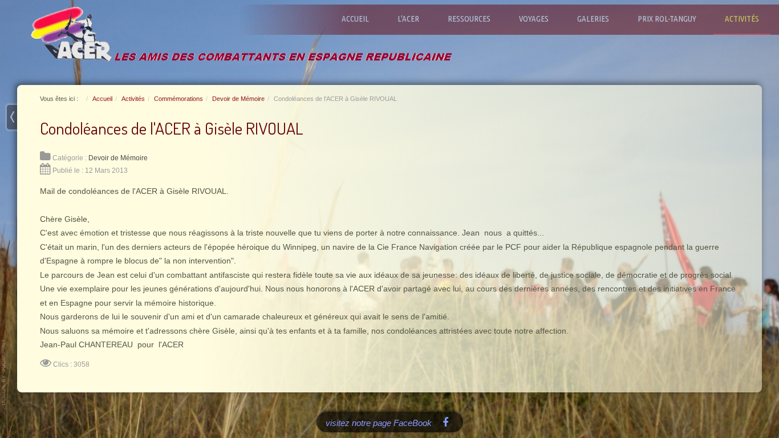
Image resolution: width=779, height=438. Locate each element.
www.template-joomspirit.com (4, 372)
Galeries (593, 18)
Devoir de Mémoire (118, 158)
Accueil (355, 18)
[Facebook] (445, 421)
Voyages (534, 18)
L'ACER (408, 18)
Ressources (469, 18)
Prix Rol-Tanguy (667, 18)
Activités (742, 18)
